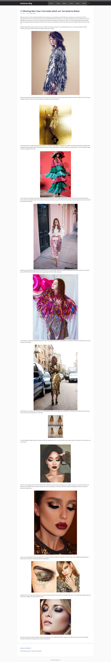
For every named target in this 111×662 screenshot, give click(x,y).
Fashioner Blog (26, 3)
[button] (89, 3)
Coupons (84, 3)
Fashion (50, 3)
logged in (29, 651)
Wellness (64, 3)
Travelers (71, 3)
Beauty (58, 3)
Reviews (78, 3)
